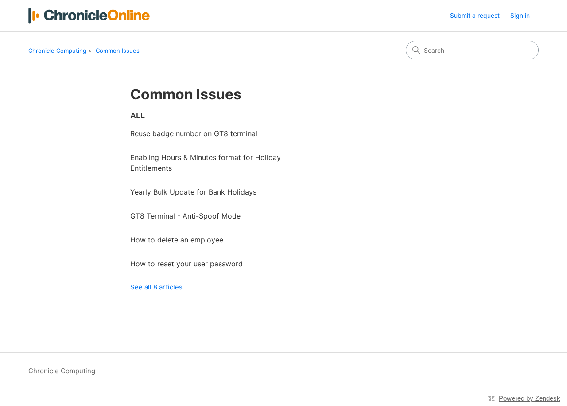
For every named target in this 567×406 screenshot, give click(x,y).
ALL (137, 115)
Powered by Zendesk (529, 398)
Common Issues (118, 50)
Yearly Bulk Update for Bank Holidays (193, 191)
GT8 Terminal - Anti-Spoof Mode (185, 215)
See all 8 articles (156, 287)
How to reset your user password (186, 263)
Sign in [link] (520, 15)
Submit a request (475, 15)
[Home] (89, 16)
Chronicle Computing (57, 50)
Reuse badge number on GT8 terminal (193, 133)
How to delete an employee (176, 239)
